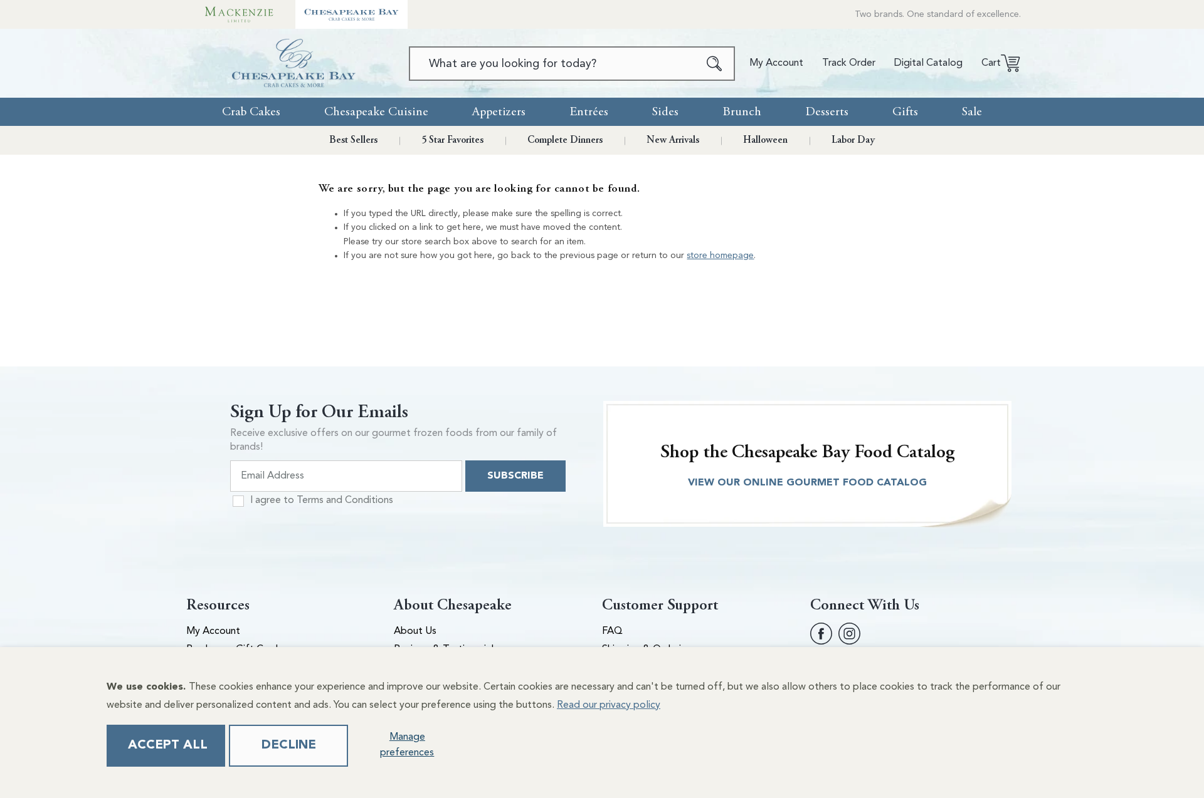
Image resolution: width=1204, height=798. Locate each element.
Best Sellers (353, 140)
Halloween (765, 140)
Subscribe (515, 476)
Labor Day (853, 140)
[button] (996, 63)
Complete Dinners (565, 140)
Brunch (741, 112)
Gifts (905, 112)
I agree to (321, 500)
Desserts (826, 112)
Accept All (168, 745)
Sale (972, 112)
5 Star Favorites (452, 140)
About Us (415, 631)
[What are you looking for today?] (714, 63)
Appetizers (498, 112)
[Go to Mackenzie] (239, 14)
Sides (665, 112)
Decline (288, 745)
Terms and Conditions (345, 500)
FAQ (612, 631)
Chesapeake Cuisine (376, 112)
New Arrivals (673, 140)
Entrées (588, 112)
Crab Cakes (251, 112)
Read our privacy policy (608, 705)
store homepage (720, 255)
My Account (213, 631)
